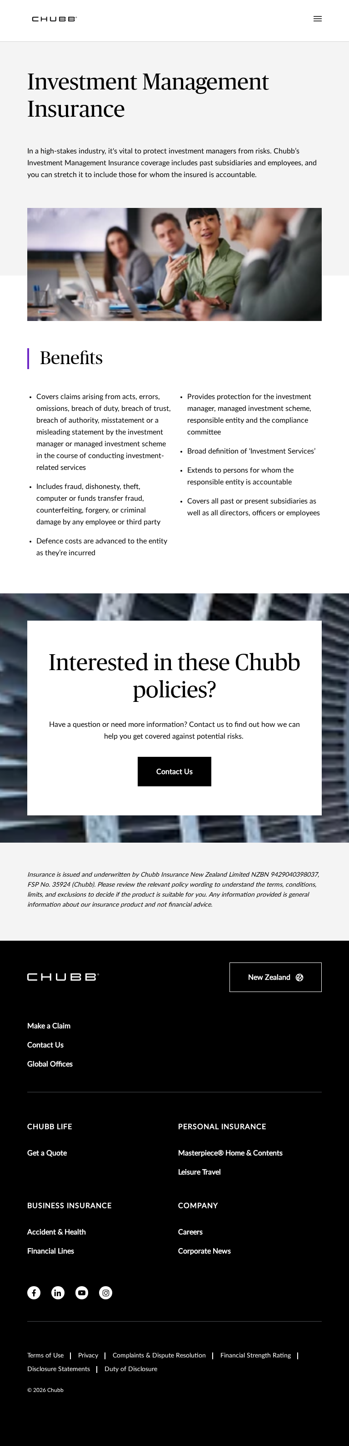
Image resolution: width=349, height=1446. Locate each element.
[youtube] (82, 1292)
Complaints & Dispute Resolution (159, 1355)
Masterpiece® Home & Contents (230, 1153)
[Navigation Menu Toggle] (318, 19)
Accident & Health (56, 1232)
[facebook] (33, 1292)
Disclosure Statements (58, 1369)
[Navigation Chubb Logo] (54, 21)
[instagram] (105, 1292)
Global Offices (50, 1064)
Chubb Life (49, 1126)
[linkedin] (58, 1292)
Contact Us (45, 1045)
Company (198, 1205)
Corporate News (204, 1251)
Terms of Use (45, 1355)
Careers (190, 1232)
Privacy (88, 1355)
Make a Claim (48, 1026)
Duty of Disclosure (131, 1369)
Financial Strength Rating (255, 1355)
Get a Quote (47, 1153)
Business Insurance (69, 1205)
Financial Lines (50, 1251)
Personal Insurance (222, 1126)
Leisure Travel (199, 1172)
